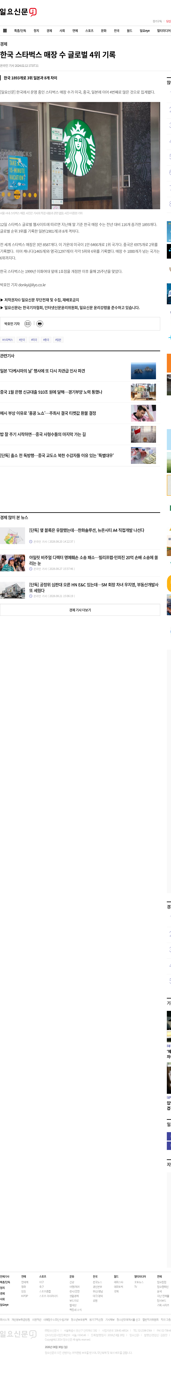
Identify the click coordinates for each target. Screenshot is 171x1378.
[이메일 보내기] (27, 323)
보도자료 (74, 1300)
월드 (116, 1276)
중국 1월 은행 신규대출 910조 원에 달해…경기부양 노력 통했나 (51, 392)
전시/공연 (74, 1291)
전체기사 (4, 1276)
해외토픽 (118, 1287)
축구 (41, 1287)
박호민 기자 (12, 323)
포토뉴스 (138, 1282)
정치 (2, 1288)
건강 (71, 1282)
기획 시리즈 (163, 1305)
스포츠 (42, 1276)
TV (135, 1287)
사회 (2, 1299)
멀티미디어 (140, 1276)
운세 (159, 1291)
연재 (159, 1276)
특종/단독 (5, 1282)
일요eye (4, 1305)
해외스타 (118, 1282)
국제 (116, 1291)
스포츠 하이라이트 (48, 1296)
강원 (95, 1300)
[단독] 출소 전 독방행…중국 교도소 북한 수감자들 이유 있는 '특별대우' (57, 455)
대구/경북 (98, 1296)
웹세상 (72, 1305)
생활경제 (74, 1296)
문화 (71, 1276)
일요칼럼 (161, 1282)
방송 (23, 1291)
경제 (3, 44)
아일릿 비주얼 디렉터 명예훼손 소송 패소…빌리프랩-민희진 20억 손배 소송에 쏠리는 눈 (93, 560)
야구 (41, 1282)
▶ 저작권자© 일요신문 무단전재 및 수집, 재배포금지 (39, 299)
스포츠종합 (45, 1291)
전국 (95, 1276)
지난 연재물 (163, 1296)
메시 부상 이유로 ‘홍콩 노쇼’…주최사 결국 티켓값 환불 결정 (48, 413)
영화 (23, 1287)
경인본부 (97, 1287)
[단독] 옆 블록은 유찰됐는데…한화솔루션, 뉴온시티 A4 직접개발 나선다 (86, 530)
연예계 (24, 1282)
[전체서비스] (5, 30)
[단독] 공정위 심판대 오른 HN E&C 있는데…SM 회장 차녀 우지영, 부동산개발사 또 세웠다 (93, 588)
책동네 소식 (75, 1310)
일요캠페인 (162, 1287)
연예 (23, 1276)
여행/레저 (74, 1287)
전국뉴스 (97, 1282)
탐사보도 (161, 1300)
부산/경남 (98, 1291)
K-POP (24, 1296)
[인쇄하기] (39, 323)
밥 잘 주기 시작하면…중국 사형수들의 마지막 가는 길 (43, 434)
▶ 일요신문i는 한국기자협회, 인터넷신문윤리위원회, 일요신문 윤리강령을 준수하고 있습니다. (70, 307)
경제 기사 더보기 (80, 609)
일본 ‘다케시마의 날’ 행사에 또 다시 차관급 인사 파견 (42, 371)
